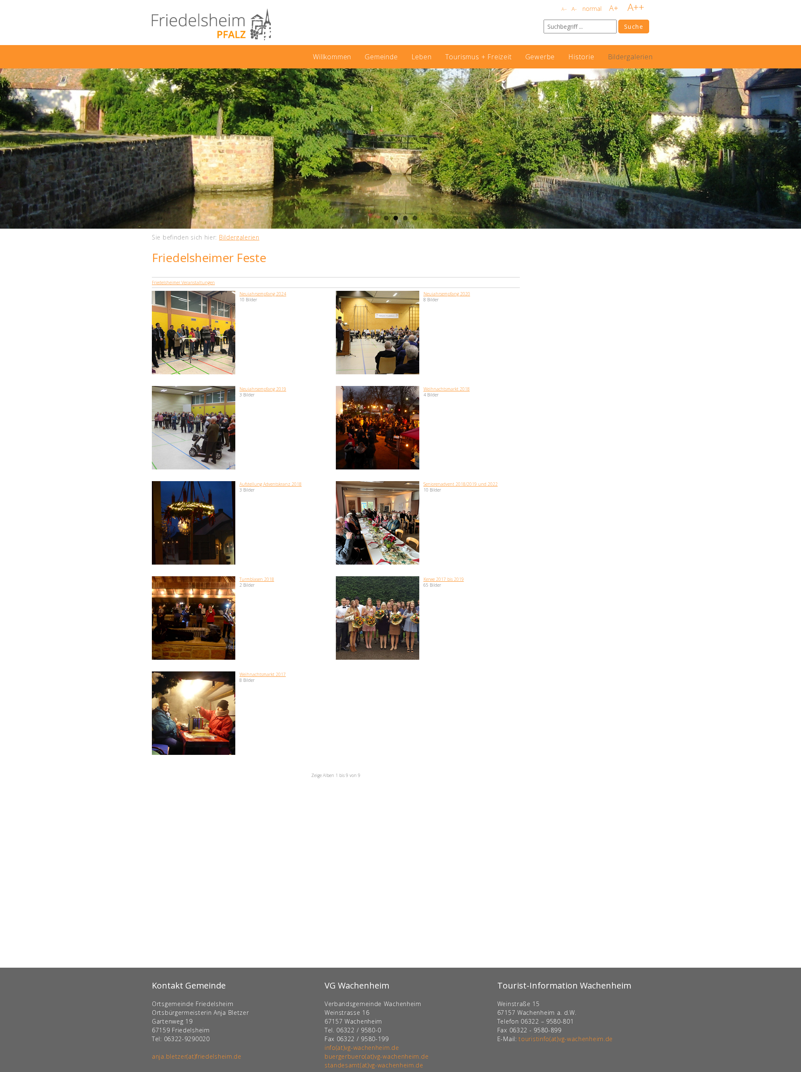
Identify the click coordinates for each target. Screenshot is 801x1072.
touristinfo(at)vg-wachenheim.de (566, 1039)
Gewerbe (540, 56)
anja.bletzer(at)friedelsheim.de (197, 1056)
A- (574, 9)
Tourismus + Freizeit (478, 56)
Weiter (792, 148)
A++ (635, 7)
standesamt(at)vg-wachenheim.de (374, 1065)
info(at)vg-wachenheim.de (362, 1048)
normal (592, 9)
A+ (613, 8)
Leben (421, 56)
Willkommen (332, 56)
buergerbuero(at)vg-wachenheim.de (376, 1056)
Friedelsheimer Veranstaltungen (183, 282)
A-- (564, 9)
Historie (581, 56)
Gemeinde (381, 56)
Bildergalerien (630, 56)
